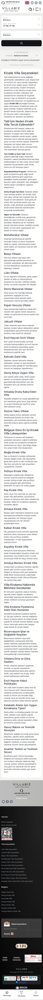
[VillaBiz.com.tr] (10, 9)
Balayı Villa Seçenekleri (9, 856)
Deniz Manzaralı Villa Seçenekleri (13, 868)
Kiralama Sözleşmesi (17, 958)
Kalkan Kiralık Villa (7, 905)
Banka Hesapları (7, 822)
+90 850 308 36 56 (12, 2)
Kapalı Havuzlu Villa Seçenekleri (12, 872)
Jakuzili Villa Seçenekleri (10, 852)
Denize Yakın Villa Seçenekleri (12, 862)
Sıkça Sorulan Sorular (9, 825)
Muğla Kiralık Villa (7, 892)
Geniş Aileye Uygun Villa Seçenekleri (14, 878)
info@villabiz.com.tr (11, 4)
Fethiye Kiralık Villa (8, 895)
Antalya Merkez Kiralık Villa (11, 911)
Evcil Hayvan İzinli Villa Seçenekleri (13, 875)
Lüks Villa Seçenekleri (9, 849)
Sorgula (7, 934)
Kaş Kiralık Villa (6, 898)
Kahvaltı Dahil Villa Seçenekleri (12, 865)
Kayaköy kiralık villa (30, 553)
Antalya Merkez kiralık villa (15, 577)
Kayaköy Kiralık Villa (8, 908)
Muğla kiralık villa (18, 459)
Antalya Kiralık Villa (8, 902)
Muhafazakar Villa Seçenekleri (12, 859)
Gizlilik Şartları (4, 958)
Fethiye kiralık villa (19, 480)
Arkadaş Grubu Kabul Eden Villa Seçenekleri (17, 881)
